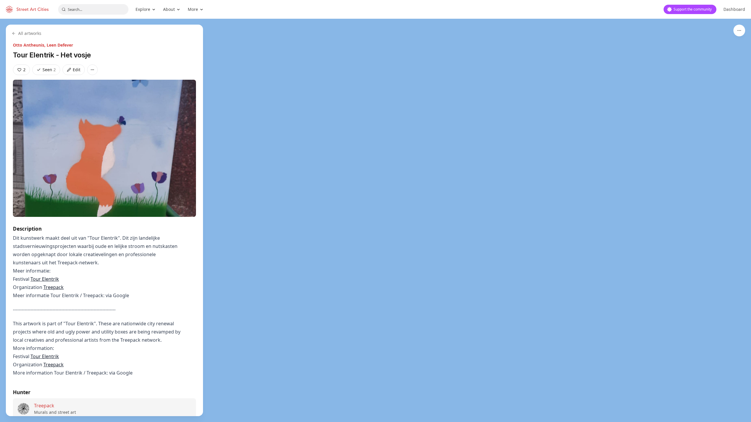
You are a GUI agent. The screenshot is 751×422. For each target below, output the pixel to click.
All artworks (29, 33)
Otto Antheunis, (30, 45)
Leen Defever (60, 45)
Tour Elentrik (45, 279)
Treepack (53, 287)
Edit (76, 69)
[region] (375, 220)
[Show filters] (739, 30)
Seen (49, 69)
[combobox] (93, 9)
